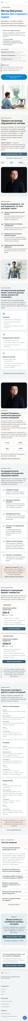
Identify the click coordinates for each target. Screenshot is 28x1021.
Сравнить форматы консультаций (14, 576)
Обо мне (3, 989)
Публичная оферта (6, 1013)
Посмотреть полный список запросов (13, 373)
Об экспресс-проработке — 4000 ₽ (14, 940)
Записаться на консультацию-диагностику (14, 76)
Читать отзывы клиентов (13, 830)
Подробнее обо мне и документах (10, 458)
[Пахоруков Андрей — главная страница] (4, 2)
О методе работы (5, 1006)
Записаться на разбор (6, 1001)
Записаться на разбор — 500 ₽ (14, 154)
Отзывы (3, 991)
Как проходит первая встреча (14, 158)
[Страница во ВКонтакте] (2, 981)
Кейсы (2, 994)
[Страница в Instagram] (5, 981)
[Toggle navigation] (25, 2)
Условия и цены (5, 1004)
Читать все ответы (13, 904)
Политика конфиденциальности (9, 1016)
